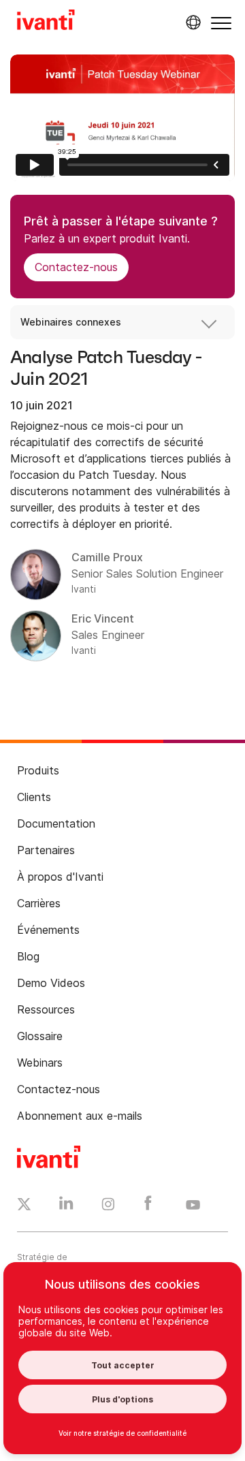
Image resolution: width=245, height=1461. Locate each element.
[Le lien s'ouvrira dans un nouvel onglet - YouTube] (193, 1205)
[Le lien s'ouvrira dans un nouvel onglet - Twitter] (24, 1206)
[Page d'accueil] (46, 22)
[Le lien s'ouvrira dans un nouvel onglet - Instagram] (108, 1206)
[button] (221, 23)
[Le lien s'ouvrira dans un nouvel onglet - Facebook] (148, 1206)
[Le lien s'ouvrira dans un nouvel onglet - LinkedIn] (66, 1206)
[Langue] (191, 22)
